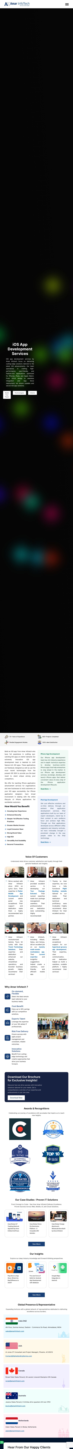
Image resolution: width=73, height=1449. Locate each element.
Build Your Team (7, 395)
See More (36, 1244)
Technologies (19, 393)
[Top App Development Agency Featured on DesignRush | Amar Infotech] (53, 1181)
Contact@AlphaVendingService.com (19, 1356)
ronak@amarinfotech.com (15, 1381)
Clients (32, 393)
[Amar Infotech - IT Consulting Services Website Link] (25, 4)
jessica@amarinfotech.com (15, 1406)
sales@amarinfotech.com (15, 1331)
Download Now (16, 1098)
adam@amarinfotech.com (15, 1431)
